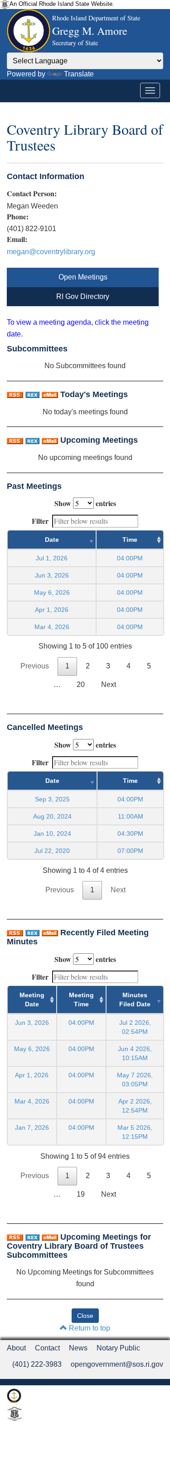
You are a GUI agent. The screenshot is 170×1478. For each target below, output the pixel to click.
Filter (40, 521)
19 (81, 1194)
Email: (17, 239)
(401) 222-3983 (37, 1364)
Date (52, 539)
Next (108, 684)
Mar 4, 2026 (51, 626)
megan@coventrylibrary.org (51, 252)
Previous (34, 666)
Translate (79, 74)
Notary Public (118, 1348)
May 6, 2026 (52, 592)
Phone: (18, 217)
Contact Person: (32, 194)
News (78, 1348)
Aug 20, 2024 (52, 816)
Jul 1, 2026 (52, 558)
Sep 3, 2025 (52, 799)
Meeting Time (81, 999)
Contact (47, 1348)
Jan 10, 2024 (52, 833)
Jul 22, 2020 (52, 850)
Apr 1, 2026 (51, 609)
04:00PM (81, 1022)
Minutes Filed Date (135, 999)
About (16, 1348)
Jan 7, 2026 (32, 1127)
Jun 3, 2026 (52, 575)
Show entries (85, 503)
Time (129, 539)
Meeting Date (31, 999)
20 (81, 684)
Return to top (88, 1328)
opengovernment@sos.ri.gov (117, 1364)
